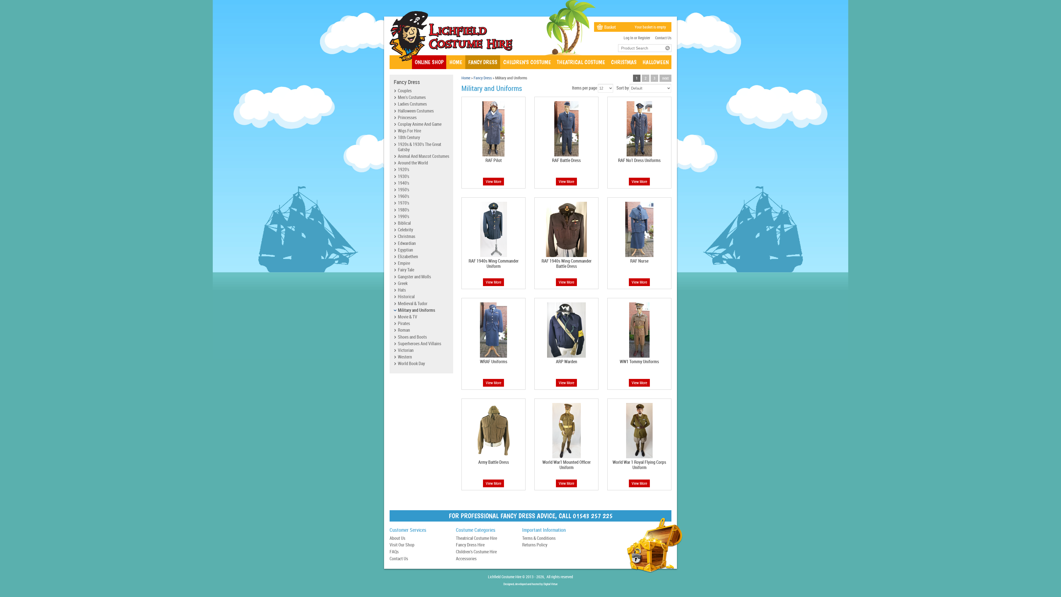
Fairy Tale (406, 270)
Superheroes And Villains (419, 344)
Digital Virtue (550, 584)
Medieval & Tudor (412, 304)
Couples (405, 91)
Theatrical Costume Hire (476, 538)
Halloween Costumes (416, 111)
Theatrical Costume (581, 62)
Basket (610, 27)
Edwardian (407, 243)
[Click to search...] (667, 48)
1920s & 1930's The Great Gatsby (419, 147)
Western (405, 357)
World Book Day (411, 363)
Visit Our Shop (402, 545)
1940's (403, 183)
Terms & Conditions (539, 538)
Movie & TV (407, 317)
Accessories (466, 559)
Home (455, 62)
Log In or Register (637, 37)
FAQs (394, 552)
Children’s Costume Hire (476, 552)
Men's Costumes (412, 97)
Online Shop (429, 62)
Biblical (404, 223)
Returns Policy (534, 545)
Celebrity (405, 230)
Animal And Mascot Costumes (423, 156)
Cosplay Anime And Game (420, 124)
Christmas (624, 62)
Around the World (413, 163)
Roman (404, 330)
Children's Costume (527, 62)
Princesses (407, 118)
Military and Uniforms (416, 310)
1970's (403, 203)
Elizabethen (408, 257)
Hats (402, 290)
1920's (403, 169)
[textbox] (642, 48)
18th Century (409, 137)
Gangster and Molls (414, 277)
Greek (403, 283)
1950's (403, 190)
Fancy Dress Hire (470, 545)
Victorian (406, 350)
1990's (403, 216)
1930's (403, 176)
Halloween (655, 62)
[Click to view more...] (493, 156)
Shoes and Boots (412, 337)
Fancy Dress (482, 62)
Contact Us (663, 37)
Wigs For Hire (409, 131)
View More (493, 181)
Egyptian (405, 250)
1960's (403, 196)
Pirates (404, 323)
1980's (403, 210)
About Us (397, 538)
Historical (406, 297)
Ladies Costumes (412, 104)
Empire (404, 263)
